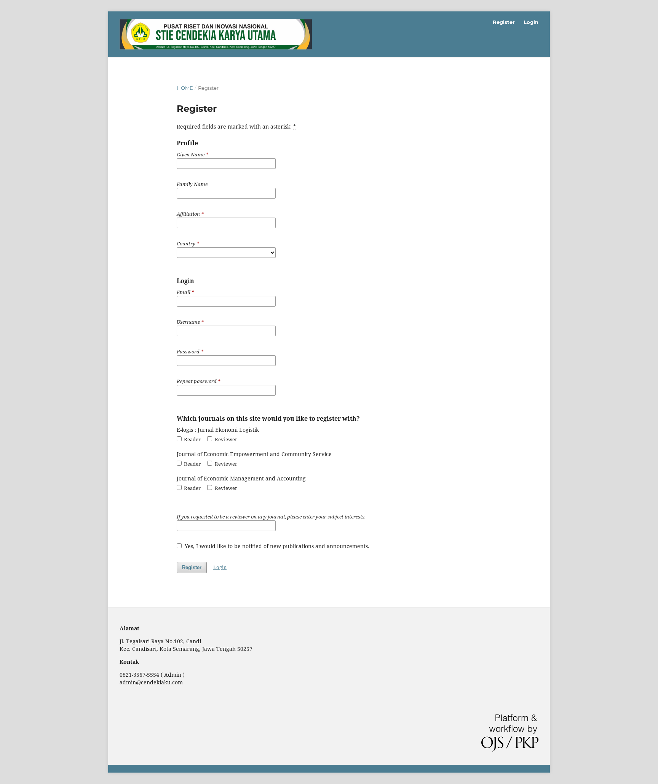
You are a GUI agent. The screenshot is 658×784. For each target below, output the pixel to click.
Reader (192, 439)
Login (531, 22)
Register (504, 22)
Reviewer (225, 439)
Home (185, 88)
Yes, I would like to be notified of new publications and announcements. (276, 546)
